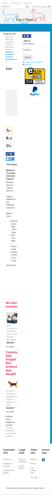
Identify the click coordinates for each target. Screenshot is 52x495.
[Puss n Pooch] (24, 16)
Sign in (6, 3)
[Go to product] (12, 318)
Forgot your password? (34, 62)
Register (28, 64)
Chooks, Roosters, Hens (10, 431)
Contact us (7, 459)
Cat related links (33, 470)
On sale (6, 30)
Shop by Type (9, 34)
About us (34, 459)
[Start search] (27, 6)
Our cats (34, 477)
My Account (15, 3)
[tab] (12, 164)
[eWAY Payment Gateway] (35, 76)
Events (33, 464)
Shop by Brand (38, 30)
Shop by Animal (20, 30)
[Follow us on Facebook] (43, 459)
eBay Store (27, 3)
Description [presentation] (12, 164)
